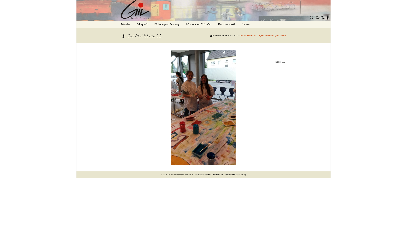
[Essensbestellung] (328, 17)
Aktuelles (125, 24)
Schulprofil (142, 24)
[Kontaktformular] (317, 17)
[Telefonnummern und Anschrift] (323, 17)
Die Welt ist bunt (247, 35)
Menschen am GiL (226, 24)
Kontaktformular (203, 174)
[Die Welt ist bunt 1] (203, 107)
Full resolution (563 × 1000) (273, 35)
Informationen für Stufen (198, 24)
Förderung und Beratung (166, 24)
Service (246, 24)
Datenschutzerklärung (235, 174)
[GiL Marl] (203, 10)
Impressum (218, 174)
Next (280, 61)
